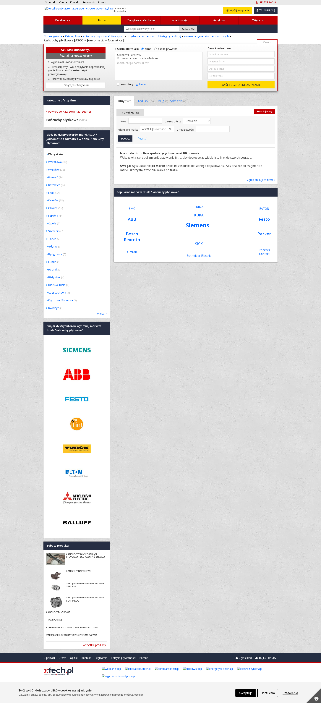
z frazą (122, 121)
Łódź (51, 193)
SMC (132, 209)
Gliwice (53, 208)
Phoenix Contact (264, 252)
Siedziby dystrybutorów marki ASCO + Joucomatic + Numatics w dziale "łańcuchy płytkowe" (75, 139)
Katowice (54, 185)
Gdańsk (53, 216)
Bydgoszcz (55, 254)
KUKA (198, 215)
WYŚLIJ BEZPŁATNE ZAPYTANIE (241, 85)
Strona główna (53, 36)
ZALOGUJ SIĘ (266, 10)
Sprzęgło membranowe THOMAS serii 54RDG (85, 599)
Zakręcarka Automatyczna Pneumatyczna (71, 635)
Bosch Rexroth (132, 236)
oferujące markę (128, 129)
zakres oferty (173, 121)
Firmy (102, 20)
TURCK (199, 207)
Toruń (52, 239)
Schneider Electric (199, 256)
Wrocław (53, 169)
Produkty (62, 20)
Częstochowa (57, 292)
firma (148, 49)
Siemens (197, 225)
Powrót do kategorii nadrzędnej (69, 111)
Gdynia (52, 246)
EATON (264, 209)
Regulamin (101, 658)
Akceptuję (133, 84)
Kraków (53, 200)
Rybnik (53, 269)
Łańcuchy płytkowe (58, 612)
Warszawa (55, 162)
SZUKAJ (189, 28)
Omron (132, 252)
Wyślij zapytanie (239, 10)
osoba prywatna (167, 49)
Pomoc (143, 658)
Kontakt (86, 658)
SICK (199, 243)
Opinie (74, 658)
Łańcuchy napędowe (78, 571)
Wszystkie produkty (94, 645)
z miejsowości (186, 129)
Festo (264, 219)
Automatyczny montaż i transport (103, 36)
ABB (132, 219)
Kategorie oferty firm (61, 100)
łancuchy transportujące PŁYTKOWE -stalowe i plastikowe (85, 556)
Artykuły (219, 20)
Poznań (53, 177)
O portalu (49, 658)
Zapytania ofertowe (141, 20)
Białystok (54, 277)
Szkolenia (178, 101)
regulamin (140, 84)
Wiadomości (180, 20)
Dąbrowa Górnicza (60, 300)
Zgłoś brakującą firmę (260, 180)
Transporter (54, 619)
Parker (264, 234)
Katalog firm (72, 36)
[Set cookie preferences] (313, 695)
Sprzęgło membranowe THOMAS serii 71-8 (85, 585)
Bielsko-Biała (56, 285)
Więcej (257, 20)
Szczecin (54, 231)
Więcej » (102, 313)
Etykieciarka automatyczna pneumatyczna (72, 627)
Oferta (62, 658)
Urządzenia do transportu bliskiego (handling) (154, 36)
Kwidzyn (53, 308)
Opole (52, 223)
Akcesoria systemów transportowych (206, 36)
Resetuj (142, 138)
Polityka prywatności (123, 658)
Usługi (162, 101)
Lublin (52, 262)
